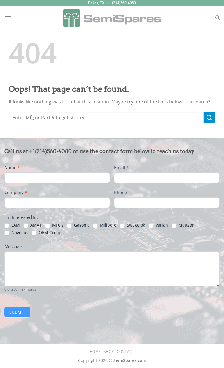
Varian (161, 225)
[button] (7, 18)
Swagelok (135, 225)
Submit (17, 312)
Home (95, 351)
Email (121, 167)
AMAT (35, 225)
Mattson (186, 225)
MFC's (57, 225)
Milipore (107, 225)
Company (15, 192)
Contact (125, 351)
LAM (15, 225)
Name (12, 167)
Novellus (19, 232)
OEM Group (50, 232)
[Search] (217, 17)
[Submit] (209, 117)
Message (13, 246)
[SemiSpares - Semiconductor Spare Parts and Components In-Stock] (112, 18)
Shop (109, 351)
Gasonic (81, 225)
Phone (120, 192)
